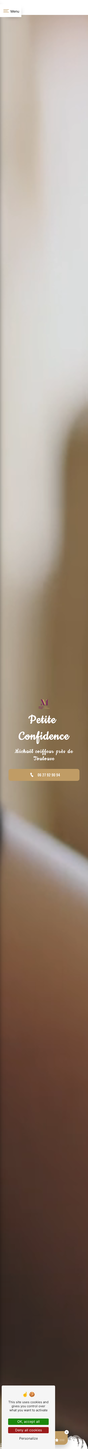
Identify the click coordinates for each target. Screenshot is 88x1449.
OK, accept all (28, 1421)
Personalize (28, 1438)
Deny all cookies (28, 1430)
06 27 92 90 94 (49, 774)
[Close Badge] (67, 1432)
